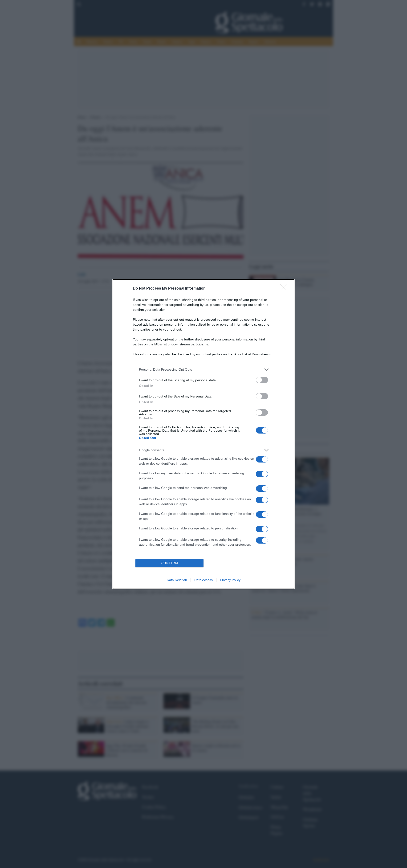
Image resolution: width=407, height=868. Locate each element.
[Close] (285, 288)
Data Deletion (177, 580)
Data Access (203, 580)
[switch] (262, 380)
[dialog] (203, 434)
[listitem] (203, 369)
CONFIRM (169, 563)
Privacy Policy (230, 580)
